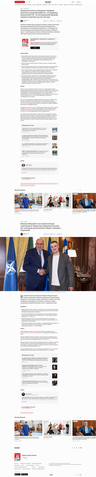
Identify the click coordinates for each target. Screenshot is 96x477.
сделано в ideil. (78, 474)
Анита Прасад (25, 20)
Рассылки (37, 465)
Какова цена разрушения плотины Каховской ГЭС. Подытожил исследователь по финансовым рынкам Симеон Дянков (35, 137)
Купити (35, 47)
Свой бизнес (45, 4)
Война (49, 4)
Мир (53, 4)
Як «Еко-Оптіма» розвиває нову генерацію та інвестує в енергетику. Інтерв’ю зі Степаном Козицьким (26, 210)
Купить (25, 458)
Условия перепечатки (30, 465)
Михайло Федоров (24, 412)
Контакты (16, 463)
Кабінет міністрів (36, 183)
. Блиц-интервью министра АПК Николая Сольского (35, 144)
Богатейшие (71, 4)
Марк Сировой (26, 233)
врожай (50, 183)
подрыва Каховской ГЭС (31, 107)
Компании (29, 4)
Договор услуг (17, 465)
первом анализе (24, 103)
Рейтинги (66, 4)
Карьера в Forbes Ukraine (37, 463)
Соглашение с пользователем (25, 463)
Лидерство (60, 4)
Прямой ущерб (23, 99)
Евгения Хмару (53, 348)
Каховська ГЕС (55, 183)
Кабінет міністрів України (28, 183)
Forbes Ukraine (28, 108)
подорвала (26, 89)
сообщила (43, 92)
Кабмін (22, 185)
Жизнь (56, 4)
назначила (34, 348)
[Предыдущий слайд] (78, 418)
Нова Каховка (26, 185)
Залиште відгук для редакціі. (26, 179)
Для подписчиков (18, 4)
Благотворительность (26, 468)
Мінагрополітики (43, 183)
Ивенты (22, 465)
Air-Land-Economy (45, 339)
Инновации (39, 4)
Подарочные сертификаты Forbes (38, 468)
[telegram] (79, 448)
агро (47, 183)
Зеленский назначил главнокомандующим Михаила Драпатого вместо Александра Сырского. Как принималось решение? (35, 382)
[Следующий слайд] (80, 190)
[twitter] (72, 448)
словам (32, 310)
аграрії (22, 183)
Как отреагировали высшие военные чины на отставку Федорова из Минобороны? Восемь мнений (35, 359)
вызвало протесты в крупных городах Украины (30, 332)
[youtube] (81, 448)
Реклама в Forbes (17, 468)
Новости (24, 4)
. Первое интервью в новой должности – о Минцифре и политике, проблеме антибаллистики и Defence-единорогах (34, 367)
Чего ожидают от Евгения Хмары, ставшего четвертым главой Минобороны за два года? (35, 375)
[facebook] (74, 448)
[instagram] (77, 448)
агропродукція (32, 185)
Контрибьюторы (78, 4)
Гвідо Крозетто (30, 412)
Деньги (34, 4)
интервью (34, 95)
